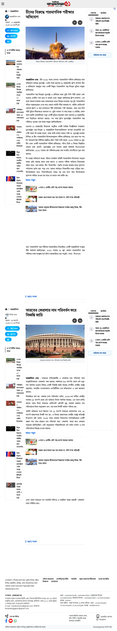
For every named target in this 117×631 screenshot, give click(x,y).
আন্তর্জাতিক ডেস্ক (14, 16)
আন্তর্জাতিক (14, 11)
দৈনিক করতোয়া (48, 579)
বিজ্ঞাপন (45, 581)
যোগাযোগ (54, 581)
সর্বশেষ (93, 13)
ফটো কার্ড (12, 36)
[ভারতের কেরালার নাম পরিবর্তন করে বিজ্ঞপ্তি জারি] (99, 21)
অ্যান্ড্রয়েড (102, 619)
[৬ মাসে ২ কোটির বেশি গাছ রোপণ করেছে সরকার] (99, 45)
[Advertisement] (14, 239)
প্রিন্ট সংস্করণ (14, 30)
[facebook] (6, 621)
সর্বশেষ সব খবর (99, 55)
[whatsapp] (15, 621)
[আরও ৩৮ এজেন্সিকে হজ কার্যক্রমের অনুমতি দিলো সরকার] (99, 33)
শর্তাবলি (74, 579)
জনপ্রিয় (103, 13)
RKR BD (108, 627)
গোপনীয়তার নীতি (62, 579)
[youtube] (11, 621)
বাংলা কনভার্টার (103, 579)
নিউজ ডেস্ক (13, 314)
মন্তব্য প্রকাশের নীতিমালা (87, 579)
